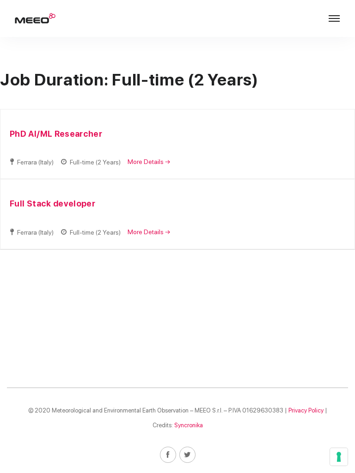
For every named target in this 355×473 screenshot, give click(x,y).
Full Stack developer (52, 203)
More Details (146, 161)
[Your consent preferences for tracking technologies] (339, 457)
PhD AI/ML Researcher (56, 134)
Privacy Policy (306, 410)
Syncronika (188, 425)
